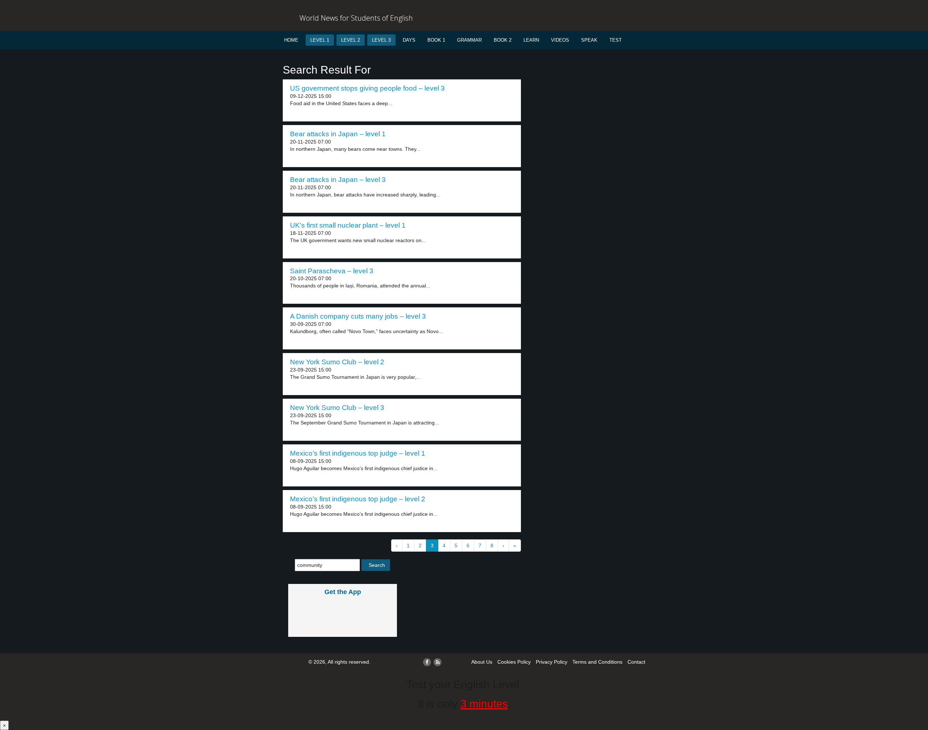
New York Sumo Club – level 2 (337, 362)
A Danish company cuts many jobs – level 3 (358, 316)
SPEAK (589, 40)
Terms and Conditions (597, 662)
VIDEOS (560, 40)
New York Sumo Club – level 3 (337, 407)
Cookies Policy (514, 662)
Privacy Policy (551, 662)
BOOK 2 (502, 40)
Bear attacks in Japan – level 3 (338, 179)
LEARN (531, 40)
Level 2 (350, 40)
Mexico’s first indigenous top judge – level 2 (357, 499)
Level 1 (319, 40)
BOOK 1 (436, 40)
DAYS (409, 40)
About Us (481, 662)
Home (291, 40)
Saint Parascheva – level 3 (331, 271)
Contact (636, 662)
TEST (615, 40)
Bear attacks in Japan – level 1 (338, 134)
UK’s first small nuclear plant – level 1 (348, 225)
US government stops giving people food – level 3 (367, 88)
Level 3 (381, 40)
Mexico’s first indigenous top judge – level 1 (357, 453)
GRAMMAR (469, 40)
